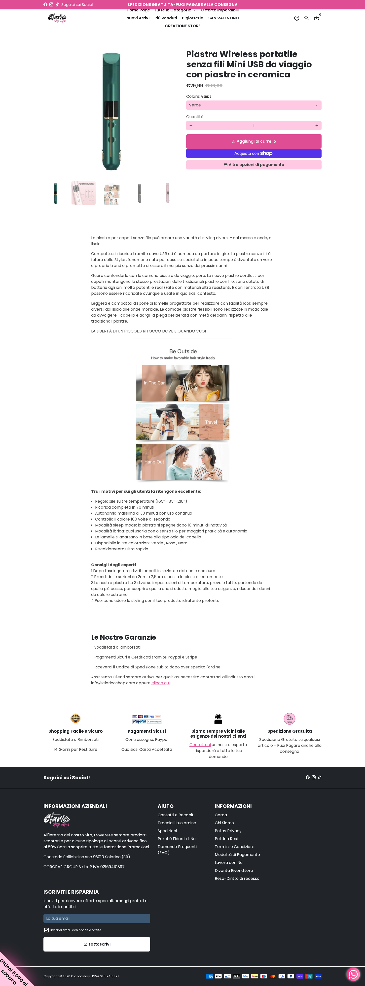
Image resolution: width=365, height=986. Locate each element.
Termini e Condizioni (234, 847)
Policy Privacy (228, 831)
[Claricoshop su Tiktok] (57, 4)
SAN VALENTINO (223, 18)
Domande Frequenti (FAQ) (177, 849)
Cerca (221, 815)
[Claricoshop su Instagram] (51, 4)
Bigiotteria (192, 18)
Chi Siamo (224, 823)
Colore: (198, 96)
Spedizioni (167, 831)
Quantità (194, 117)
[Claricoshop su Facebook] (45, 4)
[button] (17, 968)
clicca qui (160, 683)
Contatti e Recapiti (176, 815)
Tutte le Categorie (175, 10)
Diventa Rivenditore (234, 870)
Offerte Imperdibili (220, 10)
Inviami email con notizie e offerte (75, 930)
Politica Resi (226, 839)
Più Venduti (165, 18)
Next (172, 109)
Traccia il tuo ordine (177, 823)
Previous (50, 109)
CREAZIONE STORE (182, 26)
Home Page (138, 10)
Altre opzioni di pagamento (256, 164)
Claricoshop (80, 976)
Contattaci (200, 745)
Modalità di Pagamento (237, 854)
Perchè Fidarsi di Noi (177, 839)
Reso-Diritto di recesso (237, 878)
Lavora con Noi (229, 862)
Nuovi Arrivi (137, 18)
